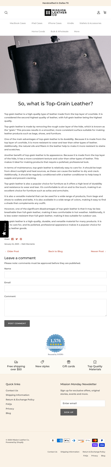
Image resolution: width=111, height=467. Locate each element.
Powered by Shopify (14, 442)
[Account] (98, 12)
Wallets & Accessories (90, 23)
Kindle (70, 23)
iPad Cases (37, 23)
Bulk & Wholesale (59, 31)
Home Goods (38, 31)
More (76, 31)
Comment (10, 296)
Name (7, 268)
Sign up (68, 412)
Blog (8, 413)
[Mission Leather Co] (55, 12)
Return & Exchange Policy (20, 399)
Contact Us (12, 390)
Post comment (17, 323)
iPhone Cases (55, 23)
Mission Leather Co (20, 440)
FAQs (9, 404)
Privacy (10, 408)
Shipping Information (17, 395)
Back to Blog (55, 251)
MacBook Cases (18, 23)
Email (7, 282)
